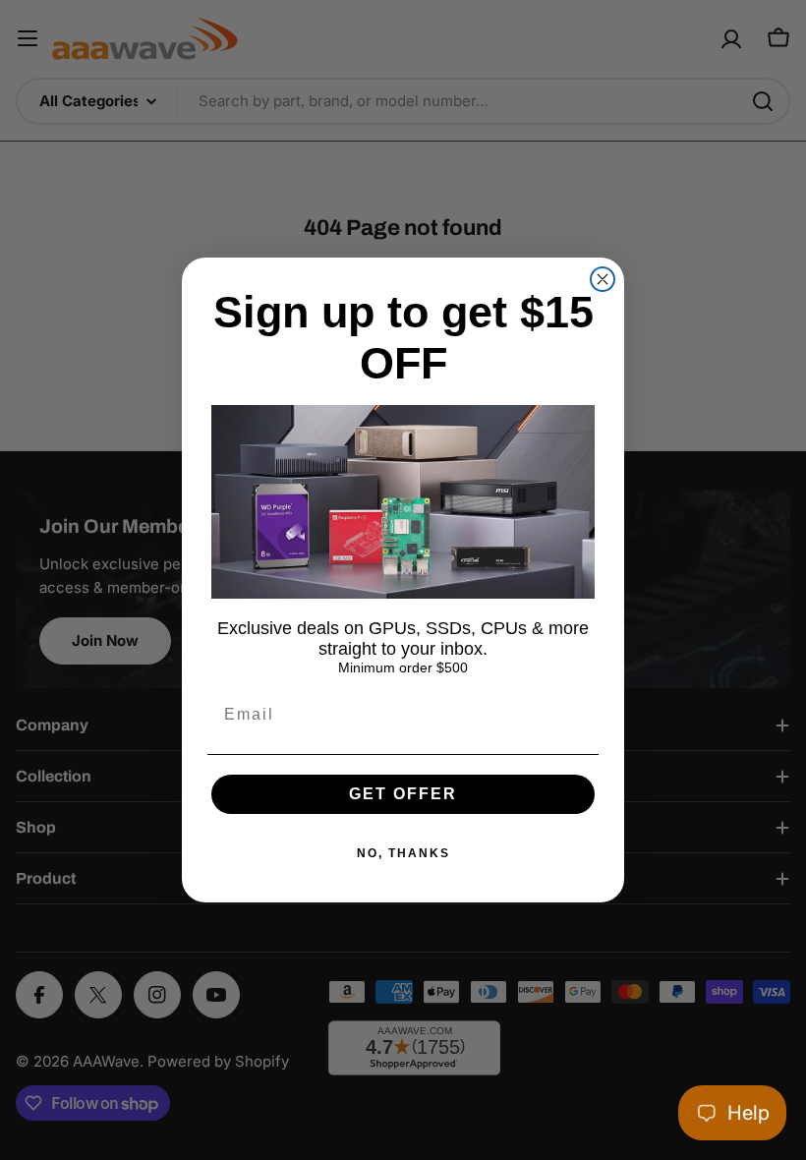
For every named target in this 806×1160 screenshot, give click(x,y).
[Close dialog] (602, 279)
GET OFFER (403, 793)
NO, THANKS (403, 853)
